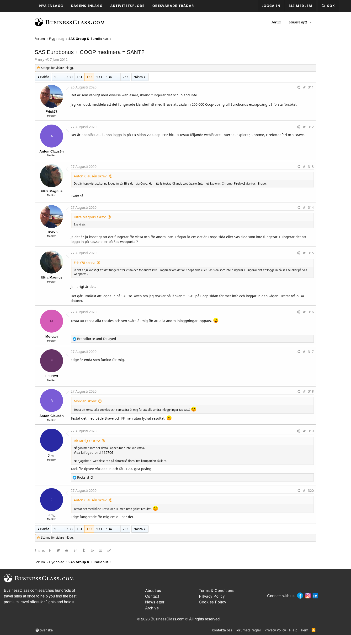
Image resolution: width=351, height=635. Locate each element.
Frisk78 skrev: (84, 262)
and (96, 338)
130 (70, 77)
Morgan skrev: (85, 401)
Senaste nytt (298, 22)
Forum (276, 22)
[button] (311, 22)
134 (109, 77)
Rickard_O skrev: (87, 440)
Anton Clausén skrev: (90, 176)
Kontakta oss (222, 630)
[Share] (298, 87)
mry (41, 59)
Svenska (46, 630)
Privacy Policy (275, 630)
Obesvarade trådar (173, 5)
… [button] (61, 77)
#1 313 (308, 166)
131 (79, 77)
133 (99, 77)
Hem (304, 630)
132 (89, 77)
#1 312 (308, 127)
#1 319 (308, 431)
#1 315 (308, 253)
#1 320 (308, 490)
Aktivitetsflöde (127, 5)
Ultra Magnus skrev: (90, 217)
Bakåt (44, 77)
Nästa (138, 77)
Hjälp (293, 630)
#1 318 (308, 391)
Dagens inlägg (87, 5)
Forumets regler (248, 630)
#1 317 (308, 351)
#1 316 (308, 312)
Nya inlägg (51, 5)
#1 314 (308, 207)
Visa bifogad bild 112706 (93, 452)
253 (125, 77)
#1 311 (308, 87)
